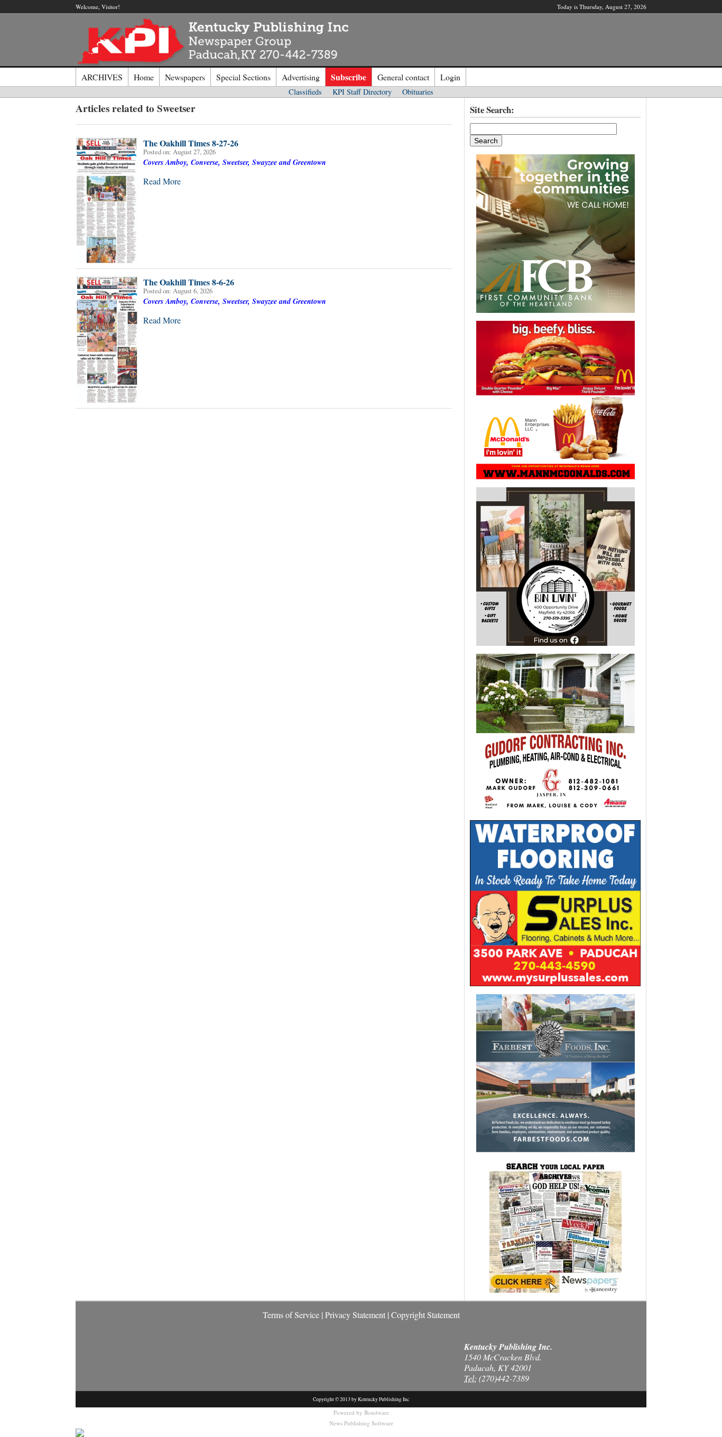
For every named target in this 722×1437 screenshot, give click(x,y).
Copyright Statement (425, 1314)
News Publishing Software (361, 1423)
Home (144, 76)
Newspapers (185, 76)
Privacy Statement (355, 1314)
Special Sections (243, 76)
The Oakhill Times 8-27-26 (190, 143)
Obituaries (417, 92)
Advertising (301, 76)
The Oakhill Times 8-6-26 (188, 282)
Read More (162, 181)
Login (450, 76)
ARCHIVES (102, 76)
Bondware (376, 1412)
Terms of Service (291, 1314)
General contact (403, 76)
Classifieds (305, 92)
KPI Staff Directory (362, 92)
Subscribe (348, 77)
